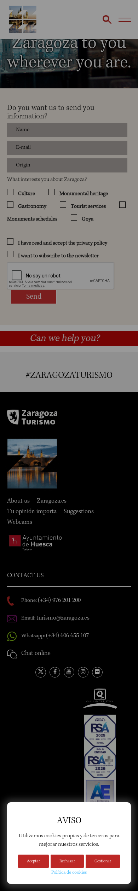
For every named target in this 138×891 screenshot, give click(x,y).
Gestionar (102, 862)
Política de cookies (69, 872)
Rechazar (67, 862)
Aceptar (33, 862)
